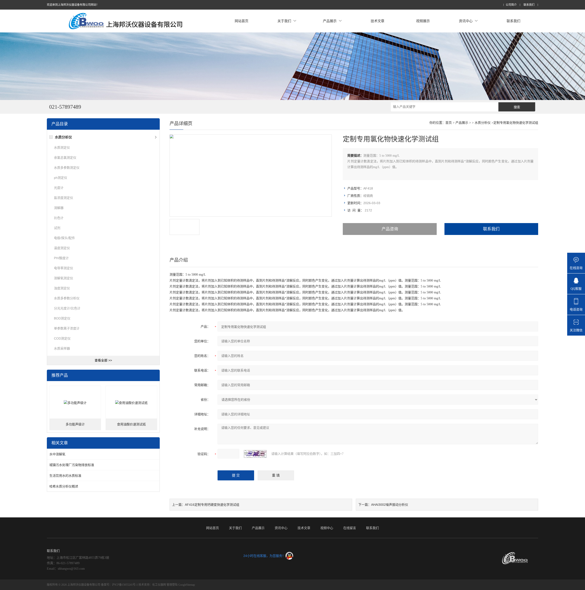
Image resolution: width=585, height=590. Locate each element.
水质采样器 (62, 348)
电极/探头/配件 (64, 238)
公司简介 (511, 4)
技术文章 (377, 21)
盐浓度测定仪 (63, 198)
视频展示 (423, 21)
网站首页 (241, 21)
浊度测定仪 (62, 288)
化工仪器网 (159, 584)
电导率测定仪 (63, 268)
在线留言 (349, 528)
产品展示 (330, 21)
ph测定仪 (60, 177)
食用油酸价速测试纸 (131, 424)
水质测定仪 (62, 147)
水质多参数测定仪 (67, 167)
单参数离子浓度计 (67, 328)
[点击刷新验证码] (255, 454)
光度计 (59, 188)
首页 (448, 122)
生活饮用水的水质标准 (65, 475)
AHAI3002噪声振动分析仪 (389, 504)
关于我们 (284, 21)
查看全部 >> (103, 360)
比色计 (59, 218)
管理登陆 (172, 584)
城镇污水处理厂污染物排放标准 (71, 465)
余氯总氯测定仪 (65, 157)
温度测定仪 (62, 248)
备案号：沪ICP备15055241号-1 (119, 584)
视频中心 (326, 528)
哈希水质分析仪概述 (63, 486)
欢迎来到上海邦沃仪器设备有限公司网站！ (73, 4)
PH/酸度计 (61, 258)
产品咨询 (390, 229)
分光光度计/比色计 (67, 308)
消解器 (59, 208)
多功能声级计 (75, 424)
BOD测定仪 (62, 318)
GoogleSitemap (186, 584)
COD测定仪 (62, 338)
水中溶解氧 (57, 454)
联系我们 (529, 4)
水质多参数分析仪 (67, 298)
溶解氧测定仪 (63, 278)
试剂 (57, 228)
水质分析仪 (483, 122)
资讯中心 (466, 21)
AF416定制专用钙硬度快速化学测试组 (212, 504)
